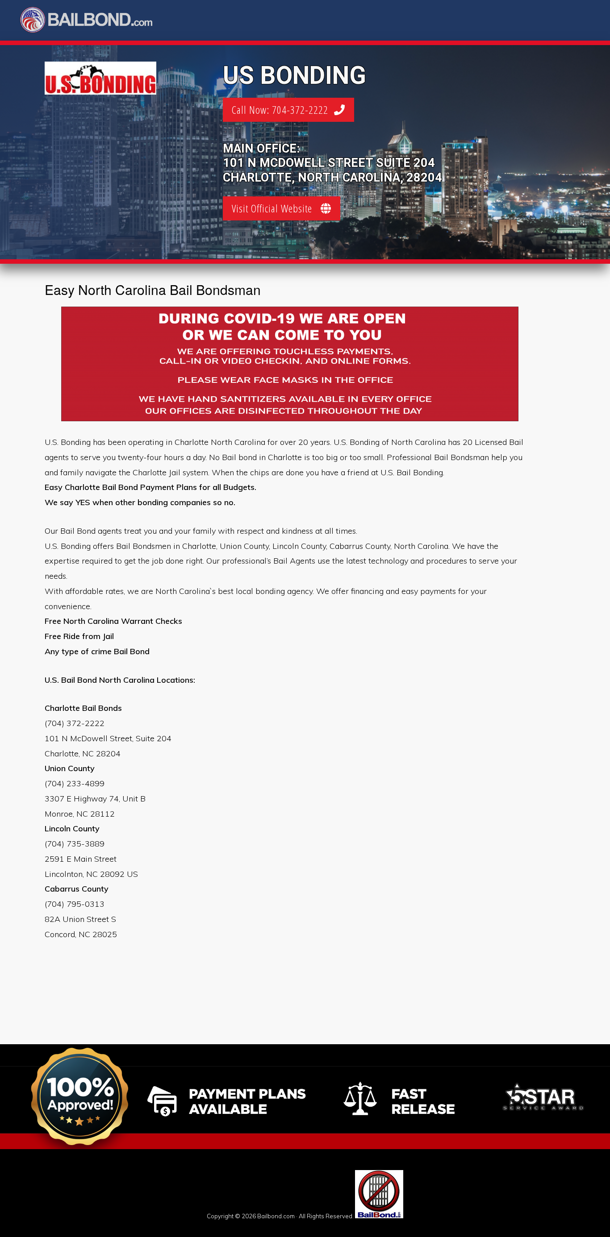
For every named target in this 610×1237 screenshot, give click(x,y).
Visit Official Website (276, 208)
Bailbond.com (92, 21)
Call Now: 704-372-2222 (283, 109)
